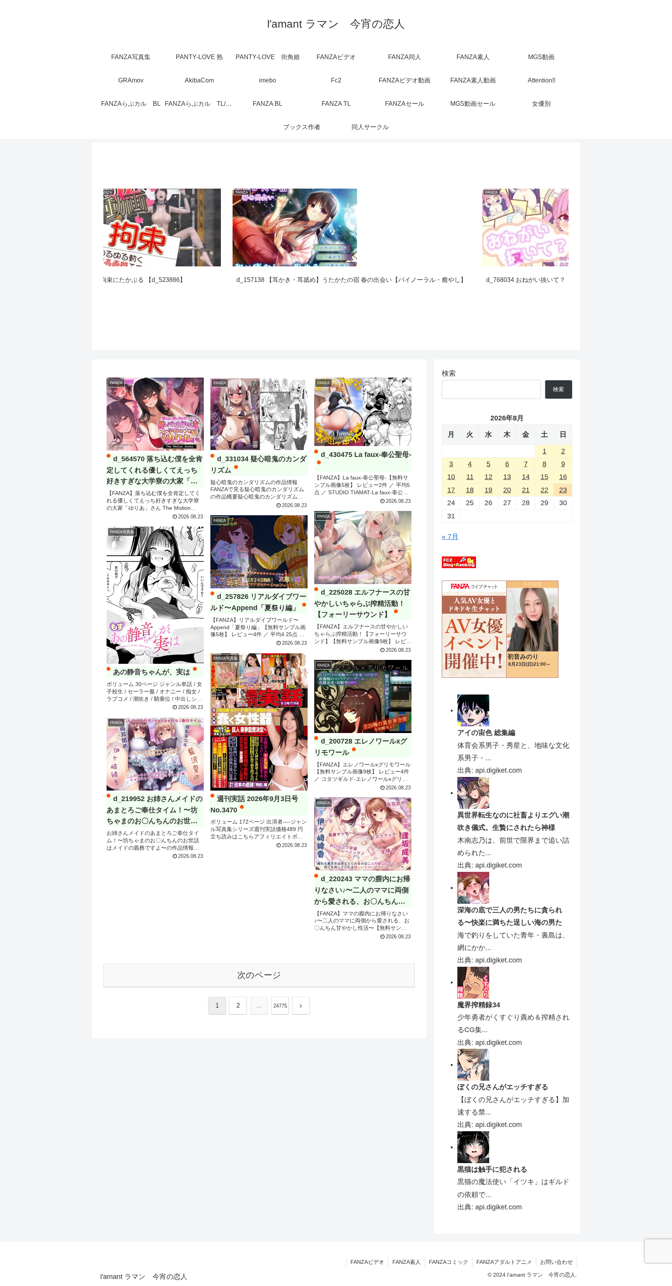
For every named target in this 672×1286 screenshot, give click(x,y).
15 (544, 477)
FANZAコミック (448, 1262)
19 (488, 490)
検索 (449, 373)
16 (563, 477)
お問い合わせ (556, 1262)
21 (526, 490)
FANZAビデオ (367, 1262)
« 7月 (450, 537)
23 (563, 490)
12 (488, 477)
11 (470, 477)
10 (451, 477)
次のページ (259, 975)
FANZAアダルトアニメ (504, 1262)
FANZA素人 (406, 1262)
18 (470, 490)
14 (526, 477)
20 (507, 490)
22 (544, 490)
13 (507, 477)
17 (451, 490)
